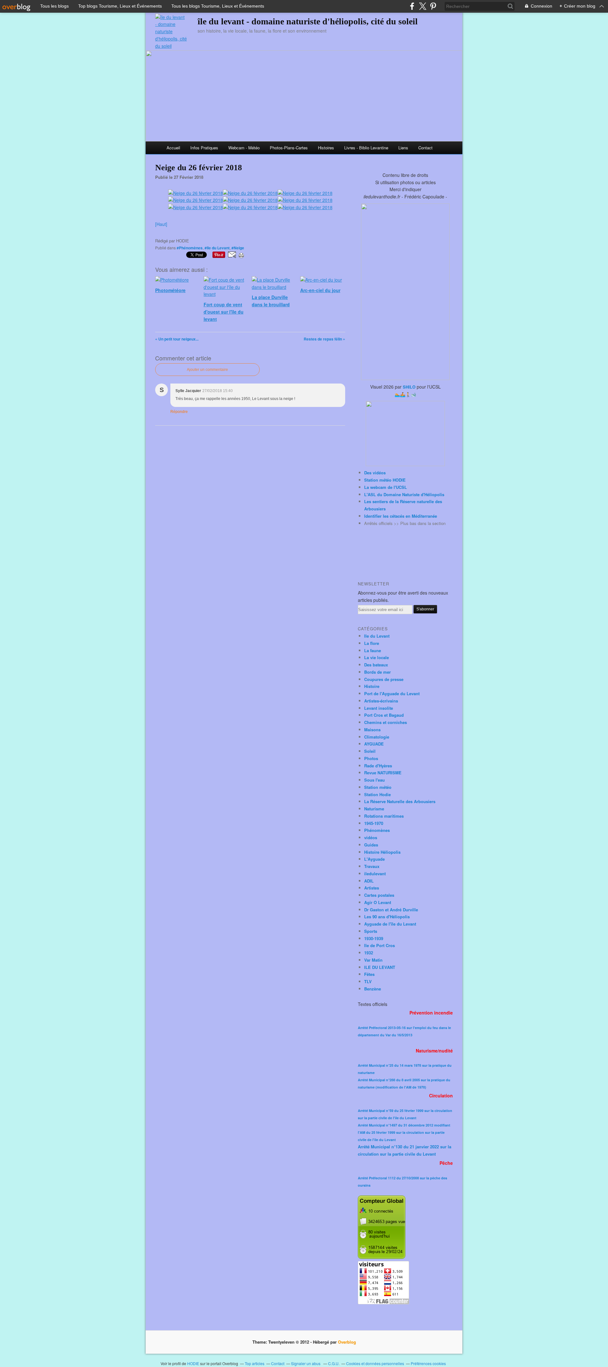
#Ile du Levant (217, 248)
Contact (425, 148)
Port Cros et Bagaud (384, 715)
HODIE (193, 1363)
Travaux (371, 866)
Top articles (254, 1363)
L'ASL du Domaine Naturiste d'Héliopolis (404, 494)
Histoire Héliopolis (382, 852)
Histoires (326, 148)
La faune (372, 650)
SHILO (409, 387)
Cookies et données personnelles (375, 1363)
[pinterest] (433, 6)
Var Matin (373, 960)
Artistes (371, 888)
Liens (403, 148)
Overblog (347, 1342)
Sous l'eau (374, 780)
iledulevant (375, 874)
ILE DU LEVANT (379, 967)
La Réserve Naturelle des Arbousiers (399, 801)
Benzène (372, 989)
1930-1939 (373, 938)
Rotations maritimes (384, 816)
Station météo (377, 787)
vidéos (370, 837)
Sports (370, 931)
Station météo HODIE (385, 480)
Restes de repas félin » (324, 339)
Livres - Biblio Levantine (366, 148)
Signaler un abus (306, 1363)
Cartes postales (379, 895)
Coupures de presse (383, 679)
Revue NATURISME (383, 773)
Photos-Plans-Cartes (289, 148)
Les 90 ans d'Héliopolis (387, 917)
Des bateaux (376, 665)
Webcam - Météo (244, 148)
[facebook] (412, 6)
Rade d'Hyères (378, 766)
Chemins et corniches (385, 722)
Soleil (370, 751)
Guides (371, 845)
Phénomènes (377, 830)
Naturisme (374, 809)
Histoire (371, 686)
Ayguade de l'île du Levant (390, 924)
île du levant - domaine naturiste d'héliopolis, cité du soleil (308, 21)
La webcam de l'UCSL (385, 487)
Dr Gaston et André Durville (391, 910)
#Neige (237, 248)
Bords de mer (377, 672)
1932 (368, 953)
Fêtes (369, 974)
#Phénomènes (190, 248)
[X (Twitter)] (423, 6)
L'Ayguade (374, 859)
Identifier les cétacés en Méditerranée (400, 516)
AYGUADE (374, 744)
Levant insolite (378, 708)
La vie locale (376, 657)
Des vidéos (375, 473)
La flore (371, 643)
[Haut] (161, 224)
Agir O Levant (377, 902)
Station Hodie (377, 794)
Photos (371, 758)
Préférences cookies (428, 1363)
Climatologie (376, 737)
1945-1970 (373, 823)
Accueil (173, 148)
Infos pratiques (204, 148)
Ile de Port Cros (379, 945)
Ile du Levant (377, 636)
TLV (368, 981)
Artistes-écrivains (381, 701)
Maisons (372, 730)
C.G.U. (333, 1363)
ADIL (369, 881)
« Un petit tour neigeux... (177, 339)
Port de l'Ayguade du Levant (392, 693)
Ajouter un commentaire (207, 369)
